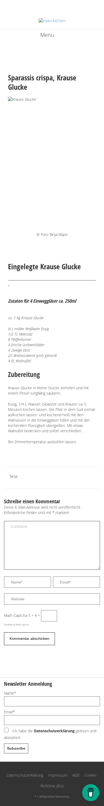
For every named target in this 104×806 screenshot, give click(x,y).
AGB (75, 775)
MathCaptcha (22, 624)
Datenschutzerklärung (54, 730)
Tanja (13, 476)
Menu (47, 34)
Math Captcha (15, 615)
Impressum (57, 775)
